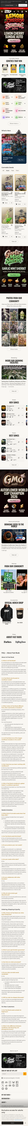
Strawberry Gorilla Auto (20, 194)
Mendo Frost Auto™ (14, 319)
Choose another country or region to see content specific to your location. (11, 2)
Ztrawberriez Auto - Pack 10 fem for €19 (13, 8)
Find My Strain (19, 89)
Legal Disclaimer (18, 1120)
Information (6, 1098)
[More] (22, 408)
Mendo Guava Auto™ (19, 227)
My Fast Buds (6, 1095)
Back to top (13, 1051)
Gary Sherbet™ (22, 332)
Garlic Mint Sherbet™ (5, 319)
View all (14, 241)
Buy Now (21, 159)
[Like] (18, 408)
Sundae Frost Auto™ (8, 158)
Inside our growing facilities (14, 361)
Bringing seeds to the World (14, 525)
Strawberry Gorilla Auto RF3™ (7, 194)
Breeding (14, 358)
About (4, 1102)
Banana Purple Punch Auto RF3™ (14, 345)
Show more (14, 349)
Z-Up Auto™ (5, 227)
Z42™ (5, 332)
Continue (23, 5)
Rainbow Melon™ (22, 345)
